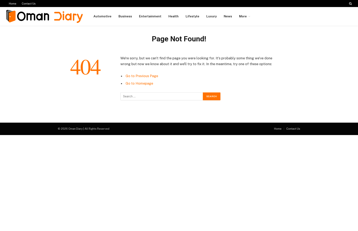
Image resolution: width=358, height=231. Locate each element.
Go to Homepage (139, 83)
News (228, 16)
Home (12, 3)
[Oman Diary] (44, 16)
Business (125, 16)
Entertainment (150, 16)
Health (173, 16)
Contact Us (29, 3)
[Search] (350, 3)
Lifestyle (192, 16)
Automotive (102, 16)
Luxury (211, 16)
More (243, 16)
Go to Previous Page (142, 76)
